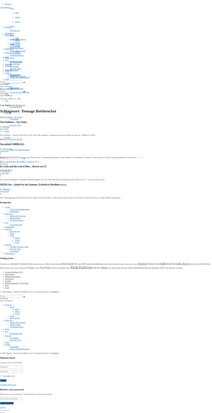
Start (6, 285)
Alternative (14, 264)
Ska (145, 268)
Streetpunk (155, 268)
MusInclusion (15, 53)
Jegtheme (55, 292)
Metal (8, 268)
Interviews (9, 35)
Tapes (12, 26)
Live (6, 101)
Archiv (7, 137)
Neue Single (22, 268)
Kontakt (8, 281)
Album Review (5, 264)
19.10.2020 (4, 191)
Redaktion (6, 171)
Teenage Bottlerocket (17, 105)
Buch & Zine (15, 31)
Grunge (135, 264)
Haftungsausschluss (12, 277)
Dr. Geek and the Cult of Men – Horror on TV (23, 166)
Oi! (27, 267)
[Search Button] (24, 82)
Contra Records (55, 264)
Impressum (9, 279)
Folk (83, 264)
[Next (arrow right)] (3, 412)
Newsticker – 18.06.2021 (12, 144)
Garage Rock (128, 264)
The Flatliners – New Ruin (13, 122)
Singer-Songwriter (136, 268)
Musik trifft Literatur (18, 51)
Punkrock (85, 267)
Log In (2, 407)
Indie (163, 263)
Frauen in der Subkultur (111, 264)
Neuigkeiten (9, 227)
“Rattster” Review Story (19, 247)
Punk (74, 267)
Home (2, 105)
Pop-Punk (37, 268)
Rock (104, 267)
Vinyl (12, 8)
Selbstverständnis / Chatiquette (17, 283)
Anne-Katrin (7, 149)
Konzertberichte (16, 107)
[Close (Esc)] (1, 410)
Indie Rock (182, 263)
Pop (31, 267)
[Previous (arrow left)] (1, 412)
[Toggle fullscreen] (6, 410)
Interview (192, 264)
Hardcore (142, 263)
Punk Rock (96, 268)
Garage (122, 264)
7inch (17, 13)
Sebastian (6, 127)
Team (7, 79)
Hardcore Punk (154, 264)
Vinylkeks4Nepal (16, 88)
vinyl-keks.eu (5, 7)
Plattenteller (14, 75)
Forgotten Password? (8, 385)
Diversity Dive (15, 125)
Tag (6, 105)
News (7, 53)
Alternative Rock (26, 264)
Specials (8, 64)
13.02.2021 (4, 173)
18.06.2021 (4, 151)
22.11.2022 (4, 129)
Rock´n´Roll (111, 268)
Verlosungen (10, 253)
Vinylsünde (14, 70)
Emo (79, 264)
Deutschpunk (67, 263)
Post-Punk (45, 267)
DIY (76, 264)
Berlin (48, 264)
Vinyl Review (170, 268)
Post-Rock (54, 268)
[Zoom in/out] (8, 410)
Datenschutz (9, 274)
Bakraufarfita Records (39, 264)
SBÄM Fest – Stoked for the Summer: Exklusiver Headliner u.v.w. (33, 184)
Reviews (8, 4)
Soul (149, 268)
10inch (17, 17)
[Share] (3, 410)
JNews (9, 292)
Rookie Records (121, 268)
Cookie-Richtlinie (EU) (14, 272)
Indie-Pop (171, 263)
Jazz (198, 264)
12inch (17, 22)
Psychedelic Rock (64, 268)
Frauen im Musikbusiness (20, 150)
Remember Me (8, 376)
